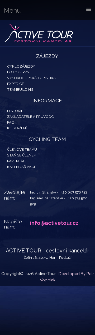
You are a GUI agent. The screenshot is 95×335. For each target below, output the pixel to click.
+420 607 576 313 (73, 192)
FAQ (10, 122)
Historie (15, 111)
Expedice (15, 84)
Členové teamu (22, 149)
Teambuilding (20, 89)
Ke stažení (17, 128)
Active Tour (39, 33)
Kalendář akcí (21, 167)
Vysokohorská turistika (31, 78)
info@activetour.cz (54, 223)
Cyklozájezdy (21, 66)
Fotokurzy (18, 72)
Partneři (15, 161)
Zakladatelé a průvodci (31, 116)
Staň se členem (21, 155)
